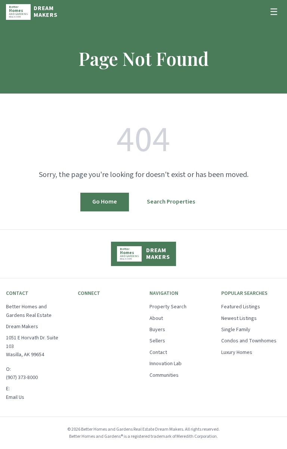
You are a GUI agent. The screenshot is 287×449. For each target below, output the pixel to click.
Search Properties (171, 202)
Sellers (157, 341)
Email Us (15, 397)
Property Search (167, 307)
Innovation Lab (165, 363)
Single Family (235, 329)
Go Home (104, 202)
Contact (158, 352)
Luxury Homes (236, 352)
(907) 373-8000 (22, 377)
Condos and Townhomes (249, 341)
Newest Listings (239, 318)
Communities (164, 375)
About (156, 318)
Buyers (157, 329)
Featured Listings (240, 307)
